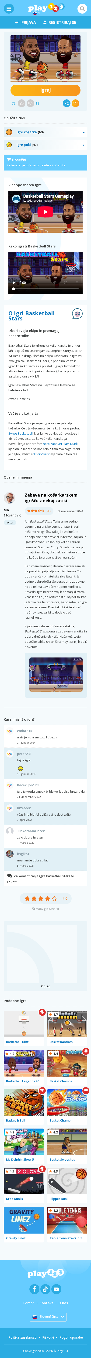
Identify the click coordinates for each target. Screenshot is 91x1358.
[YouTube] (56, 1289)
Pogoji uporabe (71, 1337)
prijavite (42, 165)
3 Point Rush (42, 454)
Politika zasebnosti (22, 1337)
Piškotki (48, 1337)
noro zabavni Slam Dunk (60, 444)
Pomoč (28, 1303)
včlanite (59, 165)
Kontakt (46, 1303)
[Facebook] (34, 1289)
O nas (63, 1303)
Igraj (45, 90)
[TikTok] (45, 1289)
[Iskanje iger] (82, 9)
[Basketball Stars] (45, 58)
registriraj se (62, 22)
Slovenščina (48, 1316)
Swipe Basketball (20, 433)
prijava (28, 22)
